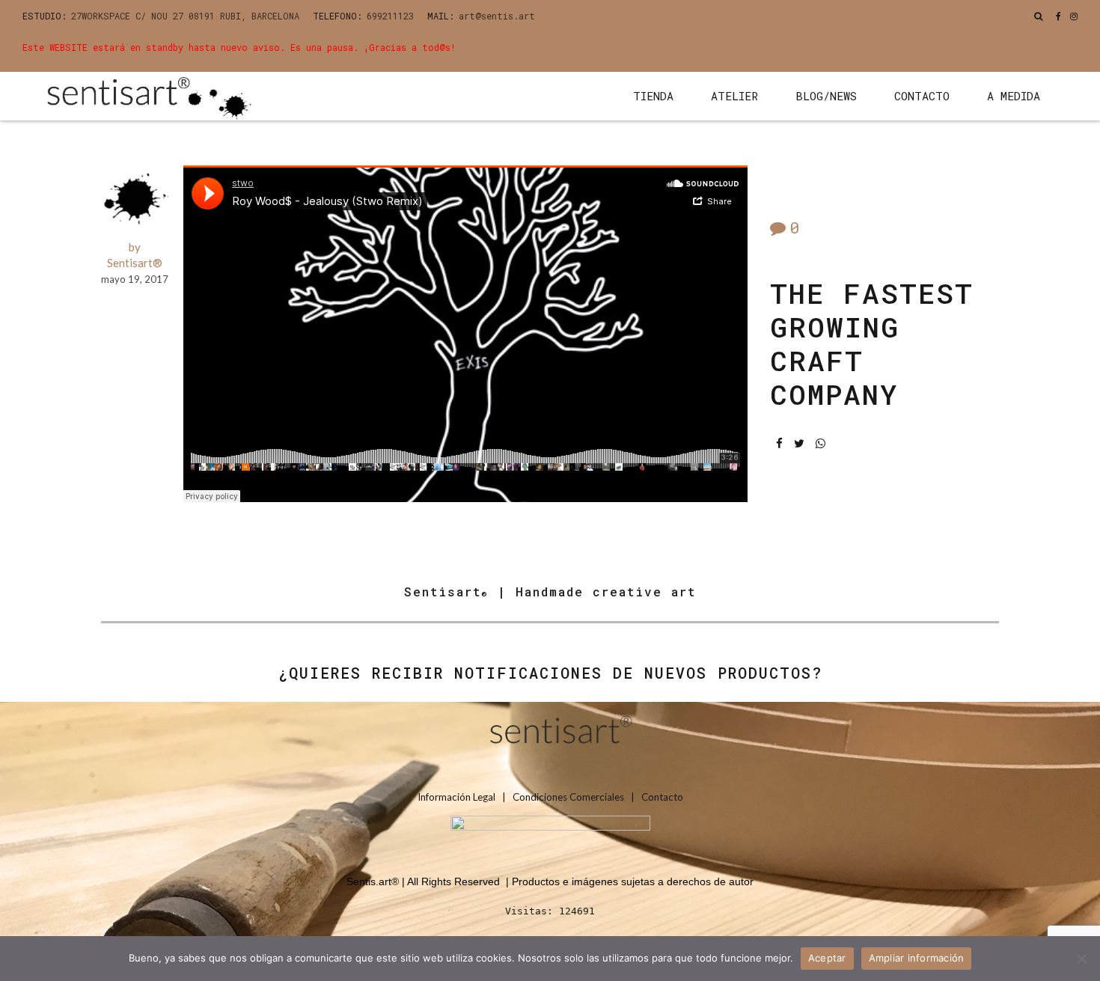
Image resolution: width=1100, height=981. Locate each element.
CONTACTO (922, 95)
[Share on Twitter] (799, 443)
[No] (1081, 958)
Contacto (662, 797)
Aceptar (827, 958)
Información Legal (458, 797)
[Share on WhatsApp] (820, 443)
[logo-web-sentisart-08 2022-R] (549, 734)
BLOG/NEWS (826, 95)
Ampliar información (917, 958)
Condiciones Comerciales (568, 797)
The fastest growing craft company (872, 343)
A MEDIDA (1013, 95)
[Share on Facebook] (779, 443)
